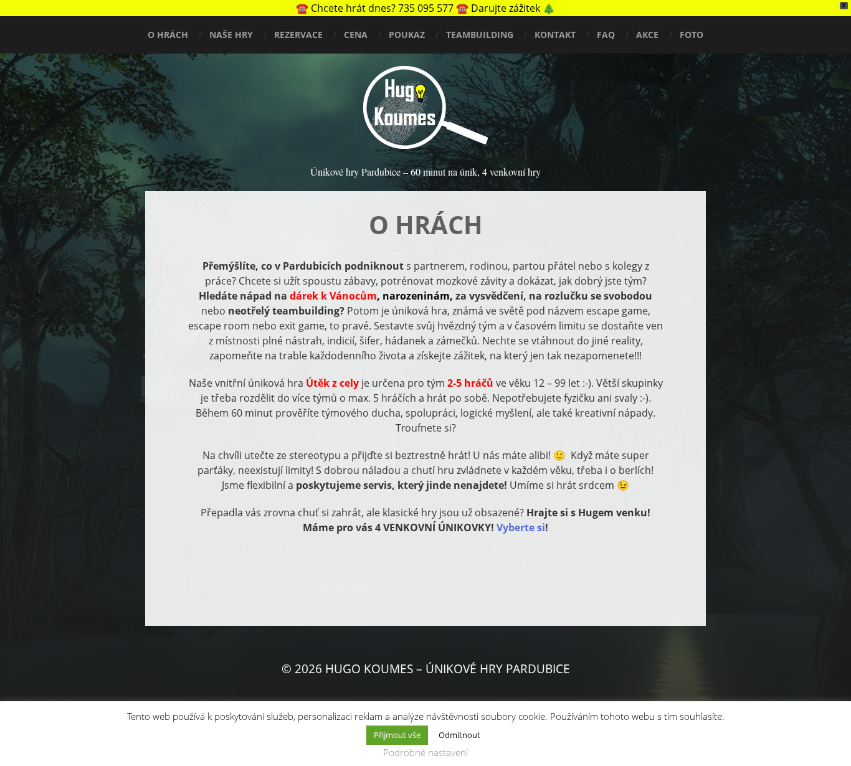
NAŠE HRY (231, 34)
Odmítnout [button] (459, 734)
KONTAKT (555, 34)
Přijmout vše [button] (397, 734)
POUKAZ (407, 34)
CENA (356, 34)
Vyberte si (521, 527)
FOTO (691, 34)
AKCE (647, 34)
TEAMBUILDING (479, 34)
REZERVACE (298, 34)
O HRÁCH (168, 34)
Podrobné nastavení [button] (425, 752)
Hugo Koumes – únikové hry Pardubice (447, 669)
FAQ (606, 34)
